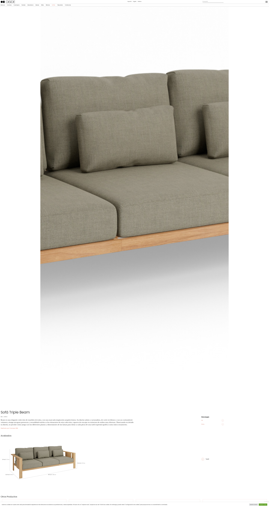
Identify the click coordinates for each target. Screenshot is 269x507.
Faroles (23, 5)
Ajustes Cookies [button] (253, 504)
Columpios (16, 5)
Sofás (53, 5)
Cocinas (9, 5)
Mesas (37, 5)
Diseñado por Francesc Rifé (9, 428)
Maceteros (30, 5)
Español (130, 1)
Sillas (42, 5)
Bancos (3, 5)
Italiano (140, 1)
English (134, 1)
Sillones (48, 5)
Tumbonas (68, 5)
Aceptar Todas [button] (263, 504)
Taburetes (60, 5)
